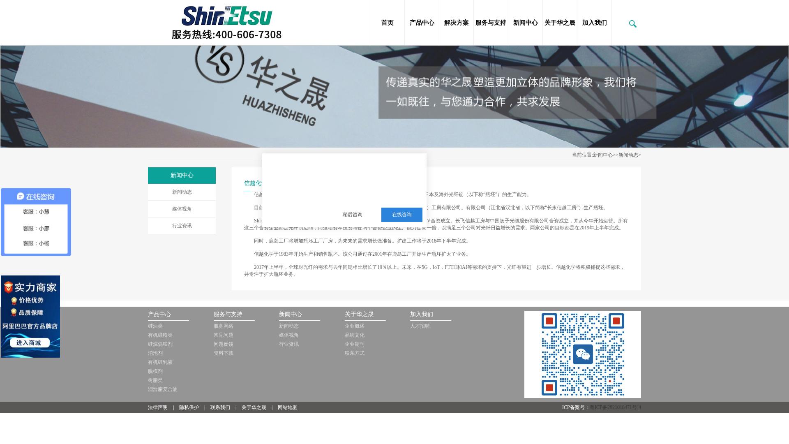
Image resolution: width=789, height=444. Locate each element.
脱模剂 (155, 371)
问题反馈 (223, 344)
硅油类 (155, 326)
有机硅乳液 (160, 362)
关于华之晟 (559, 22)
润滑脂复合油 (163, 389)
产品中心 (422, 22)
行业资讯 (182, 226)
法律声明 (158, 407)
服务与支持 (490, 22)
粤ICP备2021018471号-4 (615, 407)
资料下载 (223, 353)
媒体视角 (182, 209)
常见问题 (223, 335)
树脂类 (155, 380)
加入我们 (594, 22)
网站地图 (288, 407)
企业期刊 (355, 344)
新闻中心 (525, 22)
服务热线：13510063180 (371, 194)
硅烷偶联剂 (160, 344)
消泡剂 (155, 353)
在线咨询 (402, 214)
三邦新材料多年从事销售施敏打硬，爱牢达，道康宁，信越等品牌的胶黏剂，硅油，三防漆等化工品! (376, 174)
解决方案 (456, 22)
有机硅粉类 (160, 335)
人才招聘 (420, 326)
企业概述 (355, 326)
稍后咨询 (352, 214)
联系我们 (220, 407)
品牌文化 (355, 335)
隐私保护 (189, 407)
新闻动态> (629, 155)
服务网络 (223, 326)
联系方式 (355, 353)
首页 (387, 22)
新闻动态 (182, 192)
